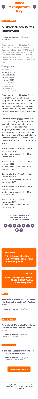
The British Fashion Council (19, 219)
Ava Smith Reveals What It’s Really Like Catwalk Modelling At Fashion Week (19, 302)
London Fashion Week (21, 215)
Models (12, 21)
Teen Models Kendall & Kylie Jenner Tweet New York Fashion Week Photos (19, 328)
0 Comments (6, 39)
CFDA (10, 215)
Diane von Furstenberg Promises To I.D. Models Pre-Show (18, 352)
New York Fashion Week (18, 217)
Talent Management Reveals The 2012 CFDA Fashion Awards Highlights (19, 280)
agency (20, 118)
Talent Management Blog (19, 7)
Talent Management (11, 37)
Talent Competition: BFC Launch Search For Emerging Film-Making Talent (19, 259)
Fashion (5, 21)
